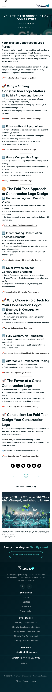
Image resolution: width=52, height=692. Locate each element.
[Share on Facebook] (13, 466)
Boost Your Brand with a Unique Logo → (21, 150)
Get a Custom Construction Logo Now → (21, 78)
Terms (25, 681)
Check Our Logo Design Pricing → (18, 372)
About (26, 597)
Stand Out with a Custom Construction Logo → (24, 119)
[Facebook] (22, 586)
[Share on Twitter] (18, 466)
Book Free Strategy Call (26, 555)
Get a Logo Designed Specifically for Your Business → (26, 353)
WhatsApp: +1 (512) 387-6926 (26, 658)
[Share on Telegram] (34, 466)
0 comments (29, 27)
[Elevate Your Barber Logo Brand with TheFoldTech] (38, 476)
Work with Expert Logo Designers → (19, 328)
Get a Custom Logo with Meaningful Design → (23, 260)
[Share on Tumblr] (29, 466)
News (22, 27)
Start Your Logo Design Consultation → (20, 225)
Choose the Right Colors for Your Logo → (21, 292)
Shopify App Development (26, 636)
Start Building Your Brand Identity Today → (22, 406)
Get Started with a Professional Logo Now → (22, 456)
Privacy (18, 681)
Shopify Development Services (26, 627)
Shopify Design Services (26, 622)
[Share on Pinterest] (23, 466)
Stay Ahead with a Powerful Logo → (19, 180)
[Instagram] (29, 586)
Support (33, 681)
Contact (26, 602)
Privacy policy (26, 611)
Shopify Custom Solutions (26, 640)
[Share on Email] (39, 466)
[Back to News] (26, 476)
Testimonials (26, 606)
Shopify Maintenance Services (26, 631)
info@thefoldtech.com (26, 652)
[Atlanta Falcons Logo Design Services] (14, 476)
